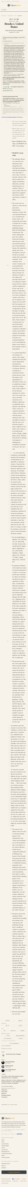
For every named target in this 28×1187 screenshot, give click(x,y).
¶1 (11, 121)
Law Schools (4, 1149)
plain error (20, 657)
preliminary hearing (17, 228)
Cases (2, 1140)
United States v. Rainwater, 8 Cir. (18, 548)
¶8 (11, 537)
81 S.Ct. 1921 (21, 544)
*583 (7, 641)
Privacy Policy (4, 1183)
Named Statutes (5, 1151)
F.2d (15, 15)
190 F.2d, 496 (16, 1008)
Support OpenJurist (14, 1172)
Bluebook (22, 1030)
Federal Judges (5, 1145)
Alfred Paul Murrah (9, 1061)
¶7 (11, 352)
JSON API (3, 1167)
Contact (24, 1179)
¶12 (11, 913)
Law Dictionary (5, 1143)
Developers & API (5, 1163)
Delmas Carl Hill (9, 1065)
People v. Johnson (20, 100)
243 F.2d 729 (16, 619)
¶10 (11, 661)
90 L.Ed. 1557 (16, 706)
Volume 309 (10, 15)
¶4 (11, 152)
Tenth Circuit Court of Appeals (14, 30)
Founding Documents (6, 1153)
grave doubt (4, 1091)
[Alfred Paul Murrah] (2, 1062)
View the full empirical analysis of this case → (12, 117)
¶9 (11, 565)
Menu (4, 9)
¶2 (11, 128)
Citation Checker (5, 1157)
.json (9, 1104)
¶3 (11, 141)
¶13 (11, 1011)
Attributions (15, 1181)
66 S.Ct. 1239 (21, 704)
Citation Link (13, 1030)
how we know (9, 88)
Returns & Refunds (6, 1181)
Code (2, 1141)
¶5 (11, 158)
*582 (7, 265)
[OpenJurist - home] (14, 5)
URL (4, 1030)
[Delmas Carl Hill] (2, 1066)
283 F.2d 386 (18, 550)
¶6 (11, 203)
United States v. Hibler (11, 101)
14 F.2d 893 (15, 601)
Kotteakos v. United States (13, 81)
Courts (3, 1147)
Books (3, 1155)
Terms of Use (23, 1181)
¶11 (11, 829)
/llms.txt (3, 1165)
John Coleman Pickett (10, 1069)
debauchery (4, 1089)
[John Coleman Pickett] (2, 1070)
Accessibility (16, 1179)
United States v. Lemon (15, 75)
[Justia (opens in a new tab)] (19, 1134)
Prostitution (4, 1097)
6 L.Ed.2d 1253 (16, 546)
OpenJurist (3, 15)
